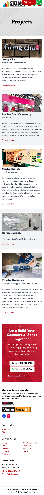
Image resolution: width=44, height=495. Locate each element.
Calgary (26, 451)
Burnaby (5, 451)
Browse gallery (8, 140)
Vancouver (27, 448)
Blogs (4, 432)
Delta (4, 445)
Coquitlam (27, 445)
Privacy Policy (7, 429)
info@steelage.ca (12, 474)
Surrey (4, 443)
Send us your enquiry (27, 376)
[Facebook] (4, 416)
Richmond (6, 454)
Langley (5, 448)
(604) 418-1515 (13, 471)
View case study (8, 85)
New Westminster (30, 443)
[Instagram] (9, 416)
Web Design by (25, 492)
